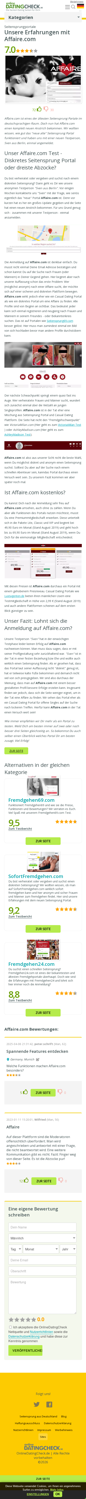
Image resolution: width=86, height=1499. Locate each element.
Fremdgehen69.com (31, 800)
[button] (38, 1494)
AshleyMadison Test (17, 434)
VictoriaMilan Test (69, 425)
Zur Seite (43, 1479)
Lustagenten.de (14, 596)
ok (57, 1494)
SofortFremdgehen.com (35, 876)
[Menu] (67, 7)
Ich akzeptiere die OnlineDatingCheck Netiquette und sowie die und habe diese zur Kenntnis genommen (38, 1334)
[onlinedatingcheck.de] (25, 7)
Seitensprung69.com (60, 321)
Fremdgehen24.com (31, 964)
